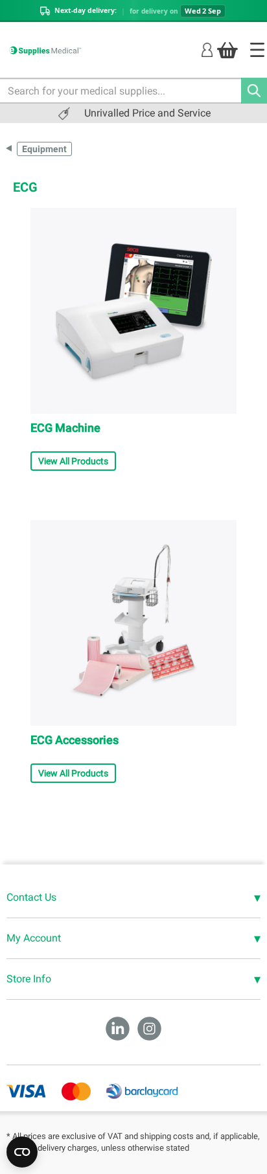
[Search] (254, 91)
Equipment (44, 149)
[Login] (207, 49)
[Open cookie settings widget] (22, 1152)
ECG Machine (65, 428)
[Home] (257, 50)
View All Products (73, 461)
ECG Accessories (74, 740)
